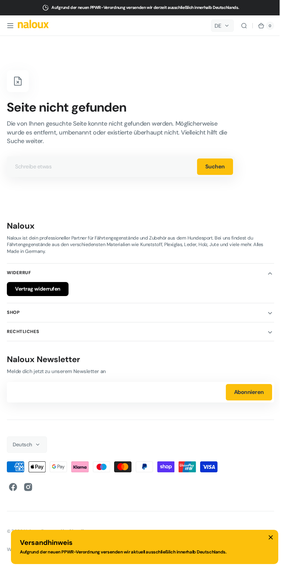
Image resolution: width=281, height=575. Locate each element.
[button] (10, 25)
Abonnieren (244, 392)
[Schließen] (270, 537)
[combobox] (121, 166)
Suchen (215, 166)
